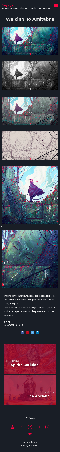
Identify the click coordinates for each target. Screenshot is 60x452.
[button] (30, 418)
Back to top (31, 442)
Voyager (9, 5)
